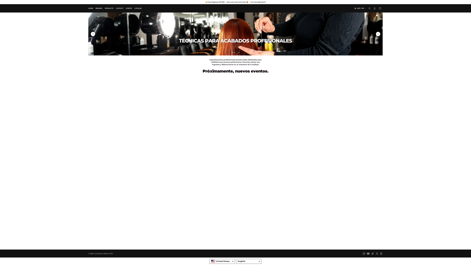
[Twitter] (376, 253)
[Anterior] (93, 34)
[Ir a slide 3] (236, 52)
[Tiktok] (372, 253)
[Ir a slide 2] (234, 52)
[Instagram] (363, 253)
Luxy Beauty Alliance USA (103, 253)
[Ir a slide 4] (238, 52)
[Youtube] (368, 253)
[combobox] (222, 261)
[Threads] (381, 253)
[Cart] (380, 8)
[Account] (374, 8)
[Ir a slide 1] (232, 52)
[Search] (369, 8)
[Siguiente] (378, 34)
